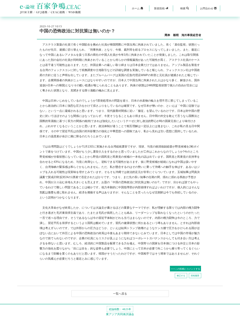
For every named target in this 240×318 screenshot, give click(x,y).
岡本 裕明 (172, 35)
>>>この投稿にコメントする (185, 268)
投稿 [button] (159, 8)
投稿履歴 (195, 275)
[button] (137, 8)
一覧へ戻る (120, 293)
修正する (181, 275)
